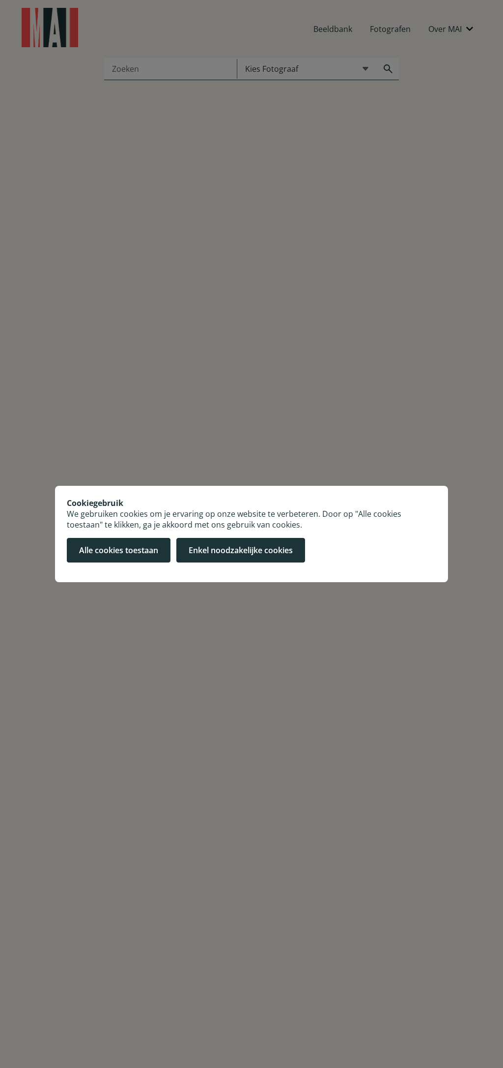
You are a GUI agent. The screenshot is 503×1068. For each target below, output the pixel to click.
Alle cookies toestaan (118, 550)
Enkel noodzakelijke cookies (241, 550)
